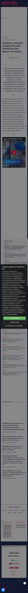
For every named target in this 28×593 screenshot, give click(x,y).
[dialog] (14, 296)
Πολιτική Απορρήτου (12, 314)
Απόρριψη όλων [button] (14, 322)
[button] (14, 326)
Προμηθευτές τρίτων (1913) (9, 291)
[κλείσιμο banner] (24, 583)
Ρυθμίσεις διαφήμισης (18, 309)
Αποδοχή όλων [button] (14, 318)
